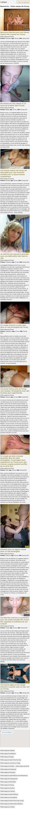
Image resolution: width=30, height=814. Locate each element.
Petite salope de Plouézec (7, 772)
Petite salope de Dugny (7, 757)
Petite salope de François (7, 791)
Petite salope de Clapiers (7, 750)
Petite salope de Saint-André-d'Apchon (11, 804)
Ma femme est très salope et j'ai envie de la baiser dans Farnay (13, 105)
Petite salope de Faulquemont (8, 778)
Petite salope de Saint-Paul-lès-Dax (10, 760)
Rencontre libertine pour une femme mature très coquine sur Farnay (14, 33)
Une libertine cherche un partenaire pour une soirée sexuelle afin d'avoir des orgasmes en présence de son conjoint (14, 621)
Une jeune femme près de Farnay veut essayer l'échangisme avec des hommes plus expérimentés (14, 391)
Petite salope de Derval (22, 766)
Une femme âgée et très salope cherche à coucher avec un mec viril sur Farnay (14, 687)
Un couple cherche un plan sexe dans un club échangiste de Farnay (14, 326)
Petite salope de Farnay (7, 785)
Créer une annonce (23, 2)
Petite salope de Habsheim (8, 753)
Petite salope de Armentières (8, 797)
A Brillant (3, 2)
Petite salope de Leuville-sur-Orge (10, 763)
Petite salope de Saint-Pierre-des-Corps (12, 800)
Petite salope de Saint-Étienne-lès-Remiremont (14, 775)
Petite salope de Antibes (7, 766)
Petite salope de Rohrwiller (8, 782)
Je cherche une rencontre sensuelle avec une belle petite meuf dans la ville (14, 256)
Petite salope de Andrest (7, 788)
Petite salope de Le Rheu (7, 807)
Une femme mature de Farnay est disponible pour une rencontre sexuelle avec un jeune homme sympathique (13, 173)
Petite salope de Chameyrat (8, 769)
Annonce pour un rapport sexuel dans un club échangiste (13, 550)
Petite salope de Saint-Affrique (9, 794)
